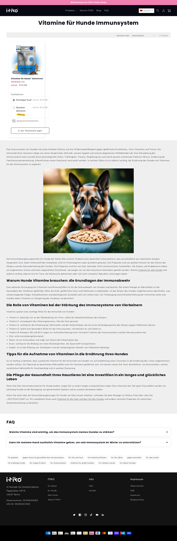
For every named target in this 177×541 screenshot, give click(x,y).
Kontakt (92, 490)
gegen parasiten (134, 457)
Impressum (135, 495)
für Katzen (52, 486)
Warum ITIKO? (54, 499)
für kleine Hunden (128, 463)
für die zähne (117, 457)
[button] (71, 10)
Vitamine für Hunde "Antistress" (27, 79)
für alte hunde (152, 457)
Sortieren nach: (123, 35)
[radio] (14, 100)
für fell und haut (76, 457)
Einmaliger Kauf (23, 100)
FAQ (91, 486)
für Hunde (52, 490)
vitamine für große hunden (82, 463)
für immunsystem (58, 463)
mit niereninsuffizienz (97, 457)
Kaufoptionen (17, 94)
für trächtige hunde (16, 463)
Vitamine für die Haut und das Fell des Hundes (80, 399)
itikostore (89, 538)
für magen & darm (38, 463)
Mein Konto (53, 495)
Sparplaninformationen (28, 121)
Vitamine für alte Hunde (150, 270)
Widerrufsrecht (137, 486)
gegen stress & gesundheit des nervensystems (43, 457)
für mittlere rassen (107, 463)
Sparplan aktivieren (21, 111)
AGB (132, 490)
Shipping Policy (137, 499)
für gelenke (13, 457)
